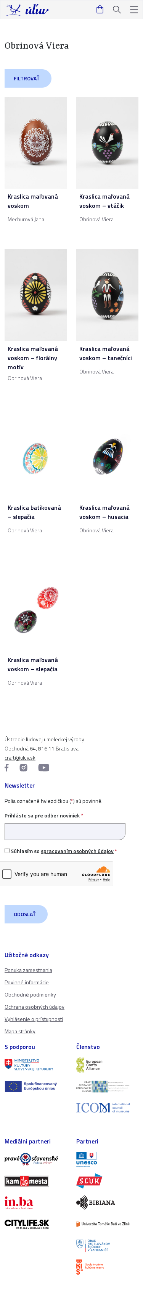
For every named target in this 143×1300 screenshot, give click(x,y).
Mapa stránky (20, 1031)
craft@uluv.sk (20, 758)
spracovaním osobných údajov (77, 851)
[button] (134, 10)
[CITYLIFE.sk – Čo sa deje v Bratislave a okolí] (36, 1224)
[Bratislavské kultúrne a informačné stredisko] (107, 1267)
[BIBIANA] (107, 1202)
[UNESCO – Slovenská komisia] (107, 1159)
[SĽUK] (107, 1181)
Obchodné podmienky (30, 994)
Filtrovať (26, 78)
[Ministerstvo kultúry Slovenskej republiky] (36, 1065)
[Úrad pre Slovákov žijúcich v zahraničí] (107, 1245)
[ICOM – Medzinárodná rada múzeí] (107, 1107)
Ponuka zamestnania (28, 970)
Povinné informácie (27, 982)
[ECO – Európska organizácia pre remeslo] (107, 1086)
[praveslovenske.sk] (36, 1159)
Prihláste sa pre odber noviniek (44, 815)
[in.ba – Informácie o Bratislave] (36, 1202)
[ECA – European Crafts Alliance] (107, 1065)
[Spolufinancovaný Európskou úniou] (36, 1086)
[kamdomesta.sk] (36, 1181)
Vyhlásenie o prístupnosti (34, 1019)
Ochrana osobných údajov (34, 1007)
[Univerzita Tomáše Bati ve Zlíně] (107, 1224)
